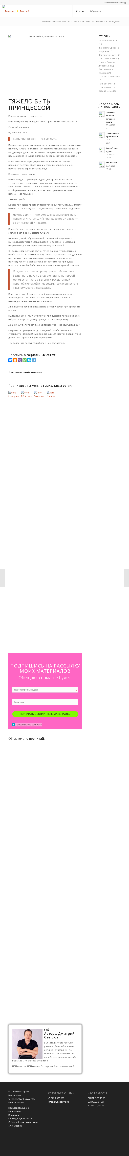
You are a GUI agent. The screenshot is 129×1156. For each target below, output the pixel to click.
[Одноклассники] (15, 360)
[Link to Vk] (123, 10)
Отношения (105, 87)
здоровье (104, 51)
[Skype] (29, 360)
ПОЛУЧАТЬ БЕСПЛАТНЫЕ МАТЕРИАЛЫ (45, 714)
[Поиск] (111, 11)
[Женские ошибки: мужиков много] (126, 578)
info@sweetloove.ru (58, 1101)
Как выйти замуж (108, 54)
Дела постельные (108, 40)
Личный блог (105, 83)
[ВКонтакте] (10, 360)
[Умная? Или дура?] (2, 578)
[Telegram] (34, 360)
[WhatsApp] (25, 360)
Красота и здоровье (109, 76)
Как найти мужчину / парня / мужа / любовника (109, 62)
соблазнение (106, 90)
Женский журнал (107, 47)
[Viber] (20, 360)
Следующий (77, 849)
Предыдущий (13, 849)
